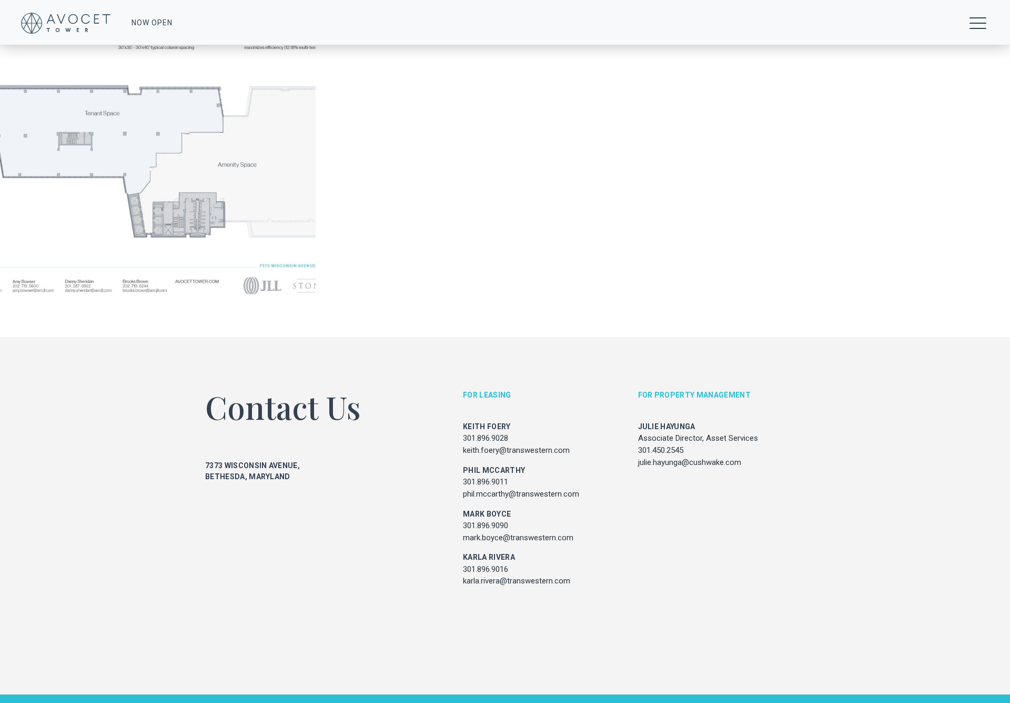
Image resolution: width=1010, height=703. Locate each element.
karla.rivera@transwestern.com (516, 581)
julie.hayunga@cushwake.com (689, 462)
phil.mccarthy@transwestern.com (521, 494)
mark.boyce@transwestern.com (518, 537)
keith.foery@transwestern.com (516, 450)
